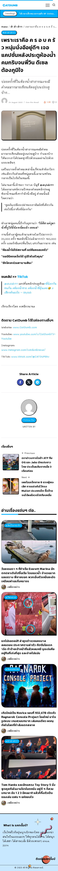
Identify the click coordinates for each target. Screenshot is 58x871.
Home (4, 26)
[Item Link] (28, 541)
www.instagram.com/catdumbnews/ (23, 349)
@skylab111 (11, 283)
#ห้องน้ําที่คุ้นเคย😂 (39, 288)
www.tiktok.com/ (30, 356)
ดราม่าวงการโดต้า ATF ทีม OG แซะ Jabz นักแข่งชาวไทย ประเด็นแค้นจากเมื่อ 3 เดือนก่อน (37, 464)
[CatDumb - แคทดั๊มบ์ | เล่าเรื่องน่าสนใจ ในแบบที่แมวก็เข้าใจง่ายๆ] (10, 5)
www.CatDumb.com (25, 327)
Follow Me (29, 420)
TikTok (22, 276)
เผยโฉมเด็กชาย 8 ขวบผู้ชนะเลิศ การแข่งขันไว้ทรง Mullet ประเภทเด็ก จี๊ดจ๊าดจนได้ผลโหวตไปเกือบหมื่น (38, 488)
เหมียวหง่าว (13, 587)
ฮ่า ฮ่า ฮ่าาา (16, 26)
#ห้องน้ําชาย (20, 288)
